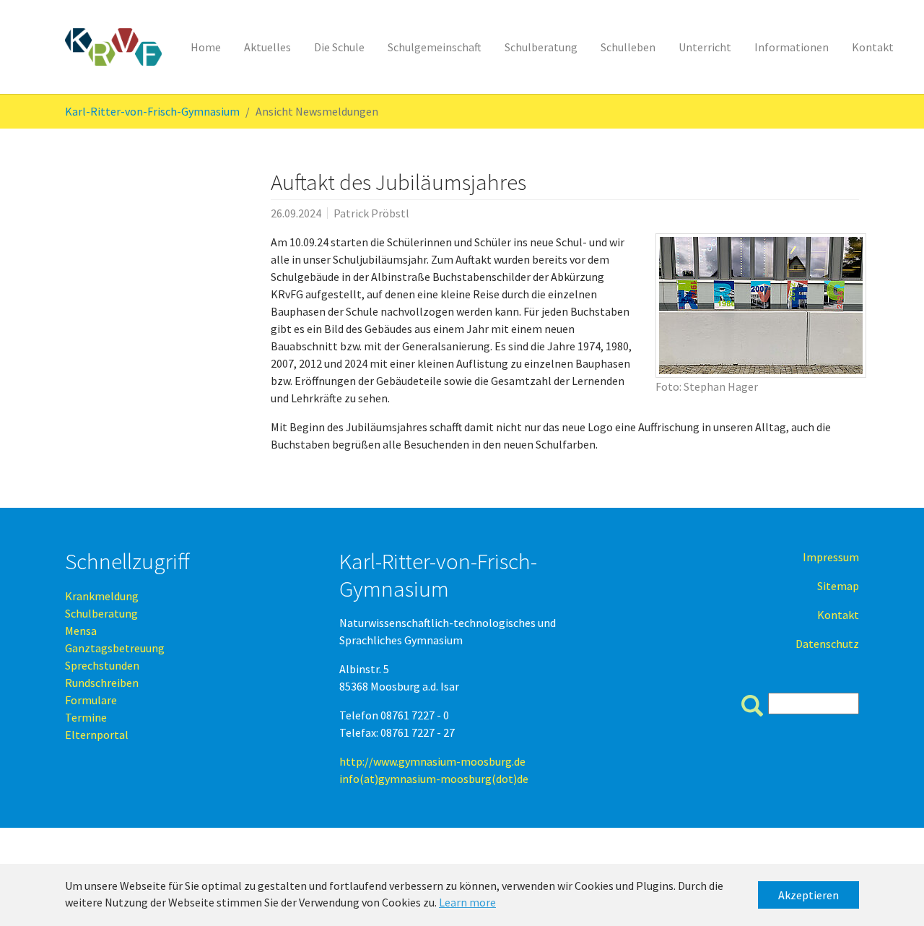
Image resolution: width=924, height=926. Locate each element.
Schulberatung (101, 613)
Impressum (831, 557)
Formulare (91, 700)
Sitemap (838, 586)
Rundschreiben (102, 682)
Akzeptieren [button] (808, 895)
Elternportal (96, 734)
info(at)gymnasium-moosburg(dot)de (433, 778)
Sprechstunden (102, 665)
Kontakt (838, 614)
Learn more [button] (467, 902)
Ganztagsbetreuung (115, 648)
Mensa (81, 630)
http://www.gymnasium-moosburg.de (432, 761)
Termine (86, 717)
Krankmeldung (102, 596)
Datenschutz (827, 643)
